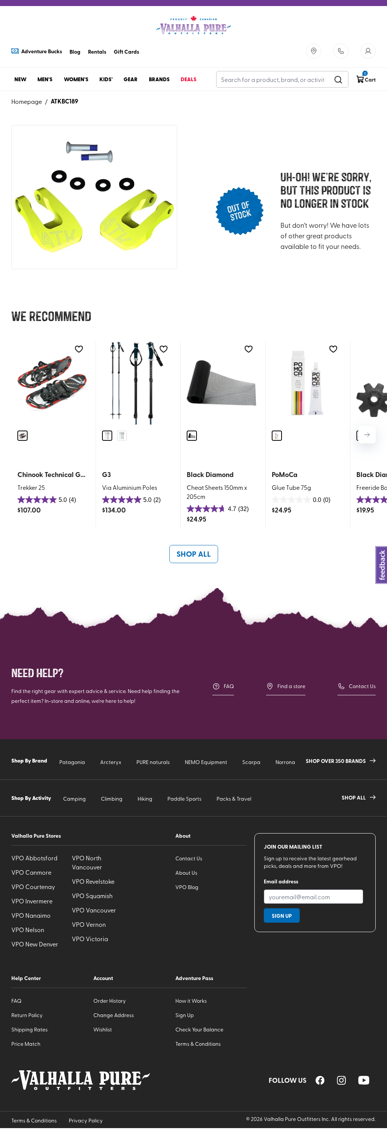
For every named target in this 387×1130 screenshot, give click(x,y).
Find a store (291, 686)
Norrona (285, 762)
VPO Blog (186, 887)
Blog (75, 51)
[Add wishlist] (79, 349)
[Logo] (193, 25)
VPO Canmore (31, 872)
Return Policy (27, 1015)
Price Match (25, 1043)
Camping (74, 798)
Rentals (97, 51)
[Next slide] (367, 434)
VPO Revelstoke (93, 881)
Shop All (193, 553)
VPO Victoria (90, 938)
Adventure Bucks (41, 51)
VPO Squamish (92, 895)
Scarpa (251, 762)
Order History (109, 1000)
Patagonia (72, 762)
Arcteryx (110, 762)
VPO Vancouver (94, 910)
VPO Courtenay (33, 886)
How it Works (191, 1000)
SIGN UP (282, 915)
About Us (186, 872)
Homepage (26, 101)
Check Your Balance (199, 1029)
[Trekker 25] (52, 383)
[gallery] (94, 197)
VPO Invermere (32, 901)
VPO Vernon (89, 924)
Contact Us (362, 686)
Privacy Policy (86, 1120)
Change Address (113, 1015)
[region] (320, 1080)
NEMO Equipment (206, 762)
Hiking (145, 798)
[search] (338, 79)
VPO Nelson (27, 929)
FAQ (229, 686)
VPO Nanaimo (31, 915)
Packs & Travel (234, 798)
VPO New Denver (34, 944)
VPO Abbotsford (34, 858)
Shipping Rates (29, 1029)
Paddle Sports (184, 798)
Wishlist (102, 1029)
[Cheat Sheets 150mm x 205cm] (221, 383)
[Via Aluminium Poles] (136, 383)
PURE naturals (153, 762)
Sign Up (184, 1015)
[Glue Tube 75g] (306, 383)
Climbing (111, 798)
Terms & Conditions (198, 1043)
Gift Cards (126, 51)
